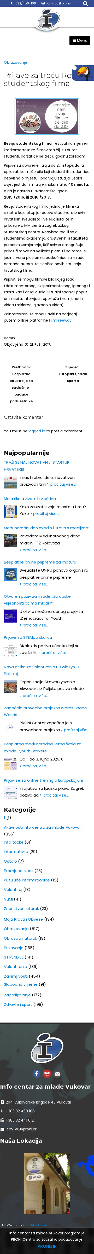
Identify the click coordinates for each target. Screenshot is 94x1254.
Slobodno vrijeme (21, 984)
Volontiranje (15, 966)
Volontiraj (13, 889)
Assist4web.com (35, 1225)
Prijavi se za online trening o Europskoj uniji (44, 780)
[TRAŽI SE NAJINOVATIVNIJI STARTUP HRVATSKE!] (10, 482)
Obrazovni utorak (20, 938)
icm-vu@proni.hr (60, 3)
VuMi (8, 899)
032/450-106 (25, 3)
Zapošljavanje (17, 995)
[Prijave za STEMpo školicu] (10, 650)
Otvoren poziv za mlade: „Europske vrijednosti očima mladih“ (37, 600)
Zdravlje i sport (18, 1004)
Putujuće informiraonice (27, 880)
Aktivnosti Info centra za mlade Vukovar (42, 827)
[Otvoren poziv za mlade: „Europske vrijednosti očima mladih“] (10, 616)
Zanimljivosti (16, 976)
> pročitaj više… (61, 484)
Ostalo (10, 861)
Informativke (16, 851)
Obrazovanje (15, 62)
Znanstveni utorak (21, 908)
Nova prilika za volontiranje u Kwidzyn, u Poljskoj (41, 670)
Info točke (14, 842)
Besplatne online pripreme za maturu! (40, 562)
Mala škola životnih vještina (30, 498)
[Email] (57, 1073)
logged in (36, 431)
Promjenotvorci (18, 870)
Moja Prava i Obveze (23, 919)
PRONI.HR (47, 1246)
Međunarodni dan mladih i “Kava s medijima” (47, 528)
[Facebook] (36, 1073)
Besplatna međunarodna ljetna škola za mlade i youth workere (42, 747)
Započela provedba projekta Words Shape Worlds (45, 711)
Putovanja (14, 947)
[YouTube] (47, 1073)
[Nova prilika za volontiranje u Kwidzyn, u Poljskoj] (10, 686)
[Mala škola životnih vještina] (10, 511)
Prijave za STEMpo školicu (28, 637)
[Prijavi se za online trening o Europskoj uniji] (10, 792)
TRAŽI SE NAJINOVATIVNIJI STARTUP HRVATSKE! (36, 466)
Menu (82, 40)
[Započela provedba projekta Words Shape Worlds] (10, 727)
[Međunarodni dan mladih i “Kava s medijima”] (10, 540)
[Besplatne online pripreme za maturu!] (10, 574)
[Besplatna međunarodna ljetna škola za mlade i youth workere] (10, 763)
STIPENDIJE (14, 957)
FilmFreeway (60, 320)
